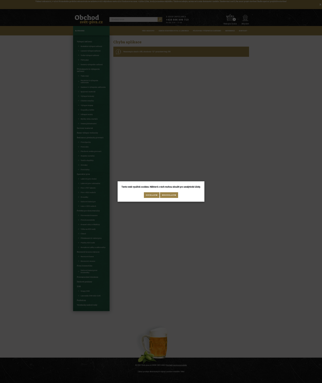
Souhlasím (152, 195)
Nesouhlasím (169, 195)
